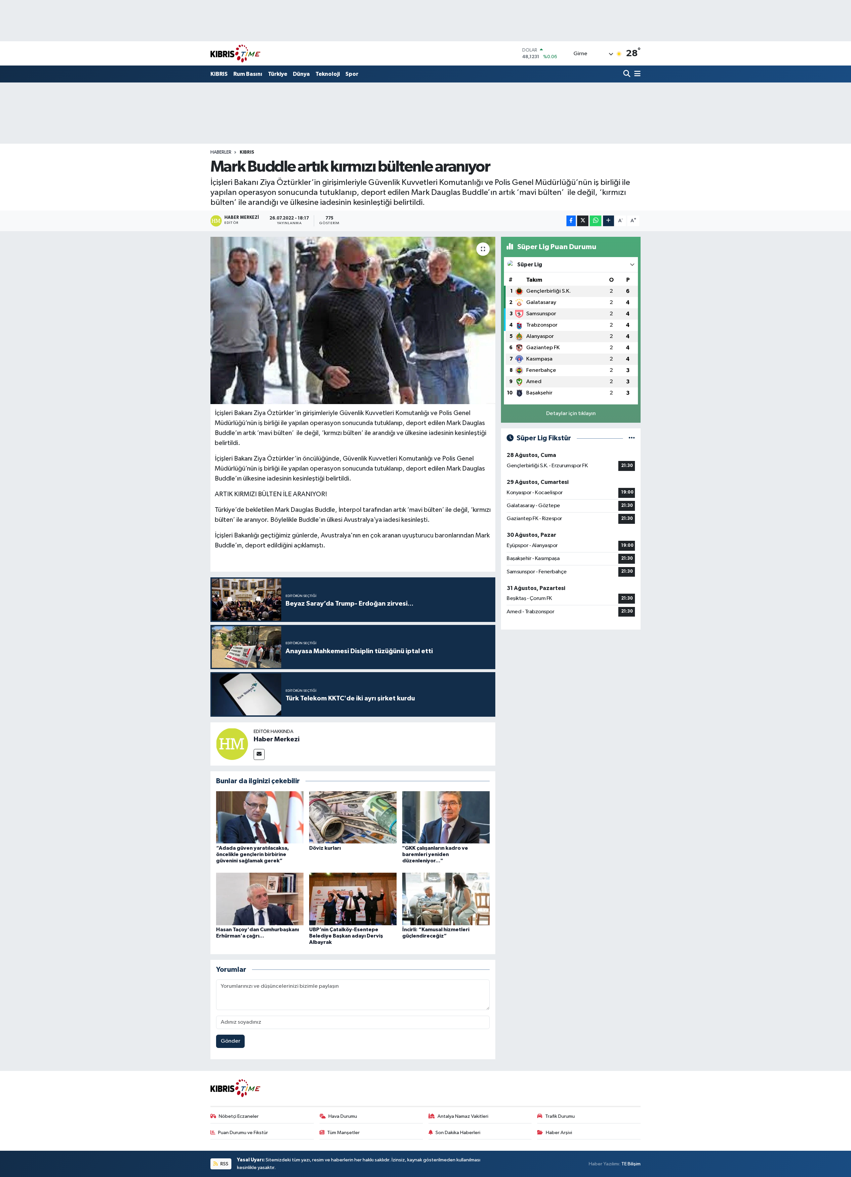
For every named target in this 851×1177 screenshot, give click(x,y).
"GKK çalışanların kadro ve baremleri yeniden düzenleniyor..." (435, 854)
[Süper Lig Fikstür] (632, 438)
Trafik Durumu (560, 1116)
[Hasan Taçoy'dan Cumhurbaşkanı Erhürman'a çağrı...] (260, 899)
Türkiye (277, 74)
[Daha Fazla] (608, 221)
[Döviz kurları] (353, 817)
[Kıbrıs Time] (235, 53)
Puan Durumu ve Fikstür (243, 1132)
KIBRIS (219, 74)
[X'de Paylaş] (582, 221)
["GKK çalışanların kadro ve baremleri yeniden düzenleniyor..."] (446, 817)
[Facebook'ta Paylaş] (571, 221)
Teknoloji (327, 74)
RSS (223, 1163)
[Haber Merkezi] (232, 744)
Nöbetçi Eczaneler (239, 1116)
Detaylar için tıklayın (571, 413)
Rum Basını (247, 74)
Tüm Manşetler (343, 1132)
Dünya (301, 74)
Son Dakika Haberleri (457, 1132)
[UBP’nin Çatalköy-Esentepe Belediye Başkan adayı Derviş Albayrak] (353, 899)
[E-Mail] (259, 754)
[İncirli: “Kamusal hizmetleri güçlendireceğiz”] (446, 899)
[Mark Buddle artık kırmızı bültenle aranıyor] (352, 320)
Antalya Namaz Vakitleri (462, 1116)
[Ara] (627, 74)
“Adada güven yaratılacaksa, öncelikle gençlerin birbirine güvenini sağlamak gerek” (252, 854)
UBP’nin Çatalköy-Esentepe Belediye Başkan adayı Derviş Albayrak (346, 936)
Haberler (220, 152)
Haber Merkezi (277, 739)
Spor (351, 74)
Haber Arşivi (559, 1132)
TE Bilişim (631, 1163)
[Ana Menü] (636, 74)
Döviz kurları (325, 848)
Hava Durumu (342, 1116)
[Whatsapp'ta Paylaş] (595, 221)
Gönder (230, 1041)
